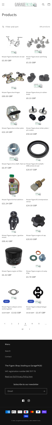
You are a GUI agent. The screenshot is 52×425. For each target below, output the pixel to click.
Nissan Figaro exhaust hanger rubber (36, 308)
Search (8, 351)
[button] (3, 4)
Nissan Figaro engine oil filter (12, 271)
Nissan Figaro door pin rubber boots (36, 93)
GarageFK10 (19, 420)
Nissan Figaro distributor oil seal (13, 57)
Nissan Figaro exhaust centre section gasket (12, 308)
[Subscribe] (44, 391)
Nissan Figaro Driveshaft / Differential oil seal (35, 165)
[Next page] (29, 329)
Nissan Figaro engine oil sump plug (36, 272)
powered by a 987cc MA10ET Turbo (31, 420)
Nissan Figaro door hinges (11, 92)
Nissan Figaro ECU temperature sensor (37, 200)
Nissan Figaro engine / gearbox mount (12, 236)
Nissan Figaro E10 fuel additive (12, 199)
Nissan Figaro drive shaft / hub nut (14, 164)
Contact (8, 356)
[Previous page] (5, 323)
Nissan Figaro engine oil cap (36, 235)
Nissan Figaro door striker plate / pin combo (37, 129)
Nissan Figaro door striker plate (13, 128)
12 (22, 329)
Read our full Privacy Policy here (19, 376)
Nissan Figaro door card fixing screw (36, 58)
